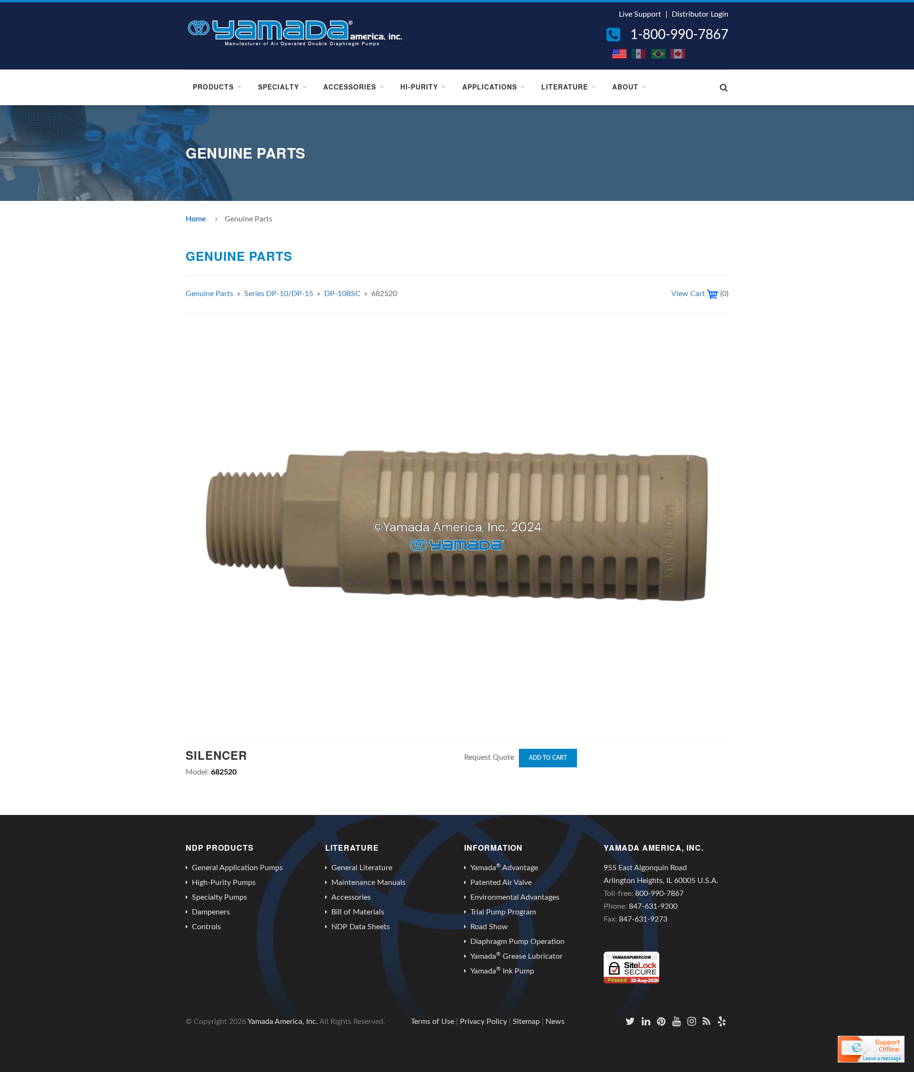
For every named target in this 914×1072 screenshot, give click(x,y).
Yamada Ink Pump (502, 970)
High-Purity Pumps (224, 882)
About (625, 86)
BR (658, 54)
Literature (564, 86)
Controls (206, 927)
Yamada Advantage (504, 867)
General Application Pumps (237, 868)
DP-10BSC (342, 294)
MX (639, 54)
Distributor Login (700, 14)
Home (196, 219)
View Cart (688, 294)
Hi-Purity (419, 86)
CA (678, 54)
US (619, 54)
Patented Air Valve (501, 882)
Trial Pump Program (503, 912)
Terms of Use (432, 1021)
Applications (489, 86)
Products (213, 86)
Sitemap (526, 1021)
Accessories (349, 86)
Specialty (278, 86)
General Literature (361, 868)
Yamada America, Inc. (283, 1021)
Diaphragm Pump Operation (517, 941)
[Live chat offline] (871, 1049)
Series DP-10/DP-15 (278, 294)
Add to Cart (548, 758)
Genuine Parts (209, 294)
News (555, 1021)
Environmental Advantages (514, 897)
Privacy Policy (483, 1021)
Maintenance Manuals (368, 882)
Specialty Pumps (219, 897)
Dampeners (211, 912)
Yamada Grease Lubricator (516, 956)
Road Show (489, 927)
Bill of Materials (357, 912)
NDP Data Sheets (360, 927)
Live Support (640, 14)
